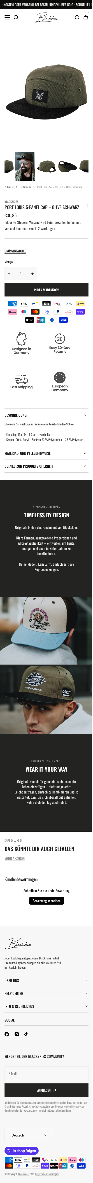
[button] (86, 205)
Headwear (25, 186)
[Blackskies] (46, 17)
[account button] (77, 17)
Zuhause (9, 186)
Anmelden (42, 1099)
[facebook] (7, 1044)
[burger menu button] (7, 17)
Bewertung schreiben (46, 900)
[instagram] (17, 1044)
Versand (34, 222)
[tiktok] (27, 1044)
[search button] (16, 17)
